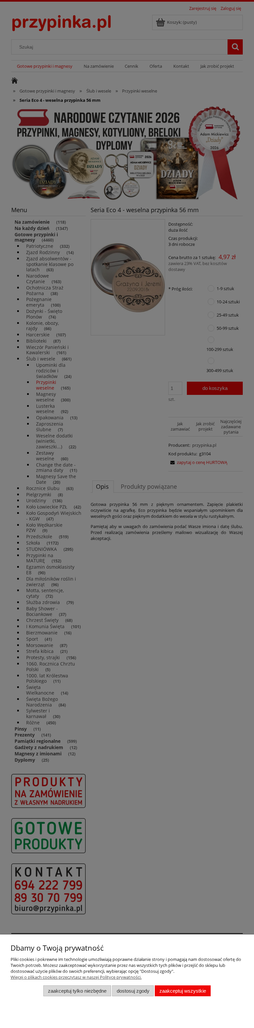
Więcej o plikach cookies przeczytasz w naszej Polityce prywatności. (76, 977)
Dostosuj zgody (133, 991)
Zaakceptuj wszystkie (182, 991)
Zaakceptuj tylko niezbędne (77, 991)
